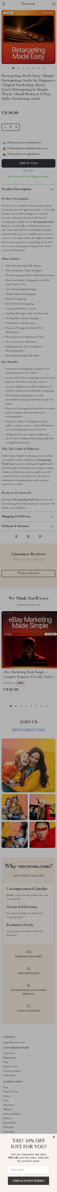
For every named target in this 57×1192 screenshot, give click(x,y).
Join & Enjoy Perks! (28, 1180)
